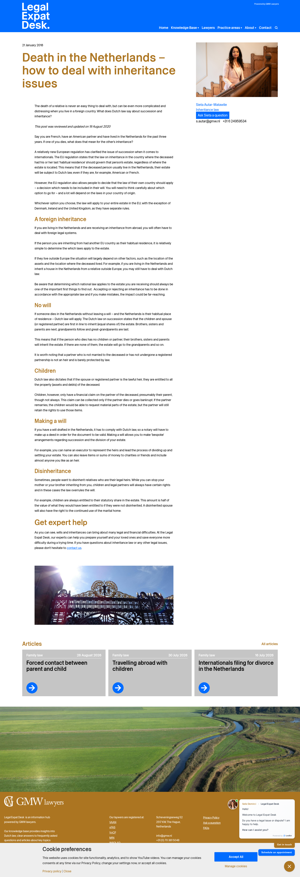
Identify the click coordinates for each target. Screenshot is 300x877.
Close (67, 871)
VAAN (112, 822)
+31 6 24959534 (235, 121)
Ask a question (212, 822)
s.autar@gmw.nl (208, 121)
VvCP (112, 832)
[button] (198, 27)
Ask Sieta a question (213, 115)
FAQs (206, 828)
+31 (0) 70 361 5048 (167, 840)
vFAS (112, 827)
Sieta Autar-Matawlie (211, 105)
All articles (269, 644)
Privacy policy (52, 871)
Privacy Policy (211, 817)
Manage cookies (236, 866)
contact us (74, 547)
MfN (111, 837)
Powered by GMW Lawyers (266, 4)
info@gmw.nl (164, 835)
